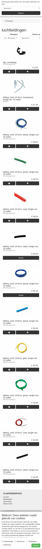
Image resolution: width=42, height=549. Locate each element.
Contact (6, 497)
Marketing (7, 545)
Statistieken (33, 541)
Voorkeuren (21, 541)
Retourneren (7, 503)
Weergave (14, 34)
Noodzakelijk (8, 541)
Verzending (7, 501)
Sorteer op (36, 34)
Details (21, 258)
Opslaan (21, 13)
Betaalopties (7, 499)
